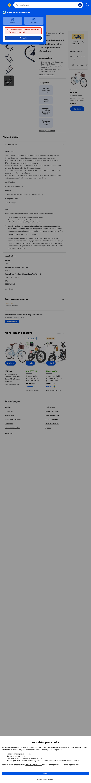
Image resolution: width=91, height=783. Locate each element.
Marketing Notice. (32, 765)
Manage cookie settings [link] (45, 779)
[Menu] (4, 5)
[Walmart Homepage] (9, 5)
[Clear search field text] (76, 5)
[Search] (80, 5)
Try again (23, 38)
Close (45, 773)
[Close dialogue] (87, 742)
